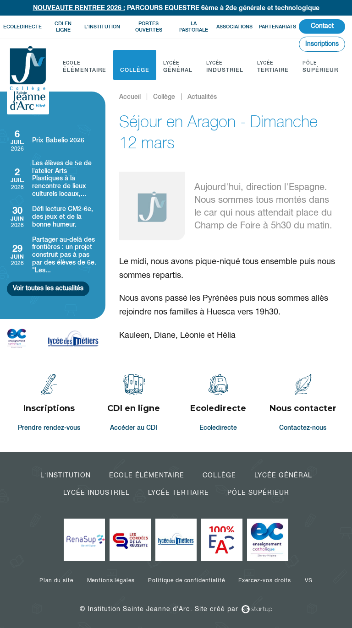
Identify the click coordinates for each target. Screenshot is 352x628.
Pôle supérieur (258, 492)
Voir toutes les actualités (48, 288)
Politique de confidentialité (186, 580)
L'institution (102, 26)
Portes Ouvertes (148, 26)
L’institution (65, 475)
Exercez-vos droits (264, 580)
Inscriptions (322, 43)
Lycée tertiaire (178, 492)
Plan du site (56, 580)
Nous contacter (303, 403)
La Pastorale (193, 26)
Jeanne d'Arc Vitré (28, 79)
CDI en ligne (63, 26)
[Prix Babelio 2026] (53, 140)
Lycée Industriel (96, 492)
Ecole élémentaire (146, 475)
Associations (234, 26)
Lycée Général (283, 475)
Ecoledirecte (22, 26)
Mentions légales (111, 580)
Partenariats (277, 26)
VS (309, 580)
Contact (322, 25)
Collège (219, 475)
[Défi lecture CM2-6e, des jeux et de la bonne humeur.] (53, 217)
